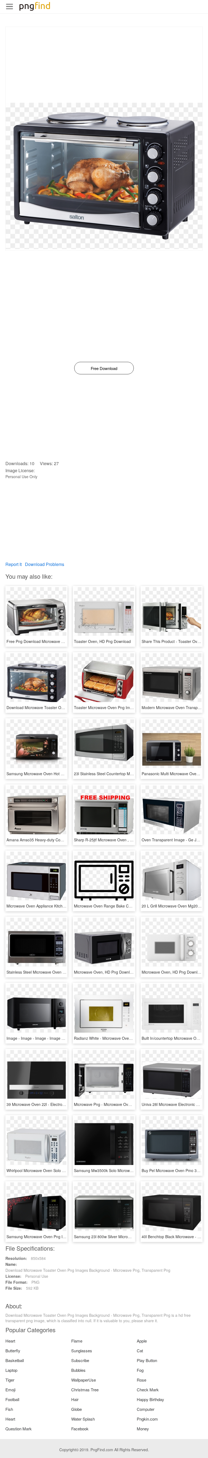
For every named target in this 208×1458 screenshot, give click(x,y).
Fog (140, 1370)
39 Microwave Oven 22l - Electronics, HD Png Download (54, 1104)
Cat (140, 1350)
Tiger (9, 1380)
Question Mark (18, 1428)
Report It (13, 564)
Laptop (11, 1370)
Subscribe (80, 1360)
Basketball (14, 1360)
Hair (75, 1399)
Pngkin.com (147, 1419)
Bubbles (78, 1370)
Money (143, 1428)
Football (12, 1399)
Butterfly (12, 1350)
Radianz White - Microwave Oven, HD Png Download (119, 1038)
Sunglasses (81, 1350)
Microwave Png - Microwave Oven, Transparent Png (118, 1104)
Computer (145, 1409)
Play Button (147, 1360)
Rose (141, 1380)
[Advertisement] (104, 65)
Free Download (104, 368)
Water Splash (83, 1419)
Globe (76, 1409)
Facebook (80, 1428)
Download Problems (44, 564)
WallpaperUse (83, 1380)
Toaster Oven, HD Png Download (102, 641)
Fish (9, 1409)
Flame (76, 1341)
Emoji (10, 1389)
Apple (142, 1341)
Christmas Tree (85, 1389)
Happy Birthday (150, 1399)
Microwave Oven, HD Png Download (105, 972)
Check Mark (148, 1389)
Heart (10, 1341)
